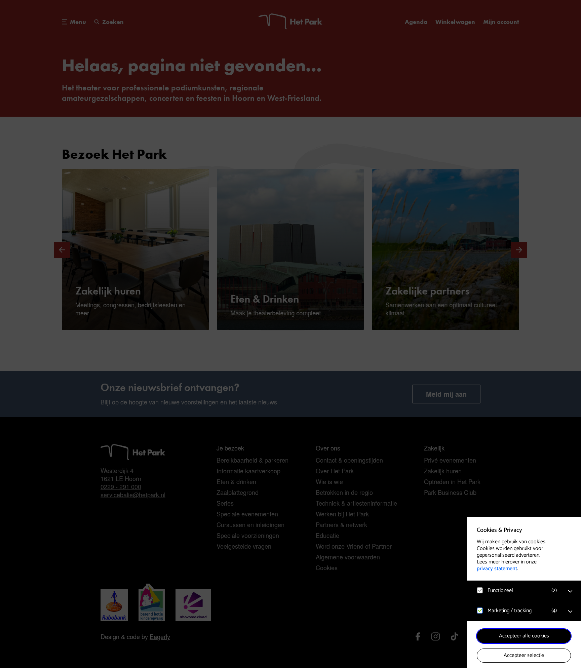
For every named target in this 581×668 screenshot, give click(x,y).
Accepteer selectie (524, 655)
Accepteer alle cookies (524, 635)
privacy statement (497, 568)
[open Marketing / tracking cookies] (570, 611)
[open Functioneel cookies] (570, 591)
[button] (517, 590)
